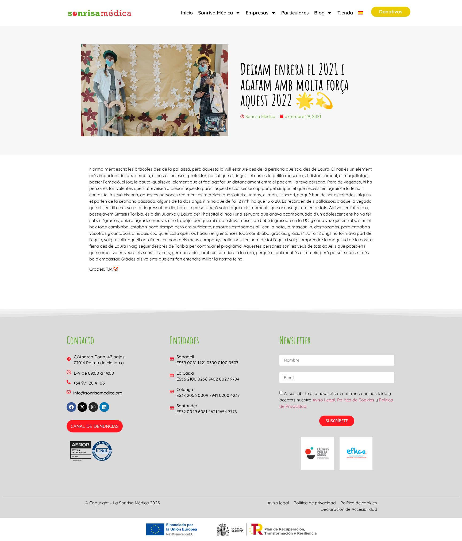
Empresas (257, 13)
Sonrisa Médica (215, 13)
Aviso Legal (324, 399)
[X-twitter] (82, 407)
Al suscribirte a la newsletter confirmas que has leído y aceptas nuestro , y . (336, 400)
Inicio (187, 13)
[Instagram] (93, 407)
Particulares (295, 13)
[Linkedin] (104, 407)
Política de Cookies (355, 399)
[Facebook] (71, 407)
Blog (319, 13)
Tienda (345, 13)
